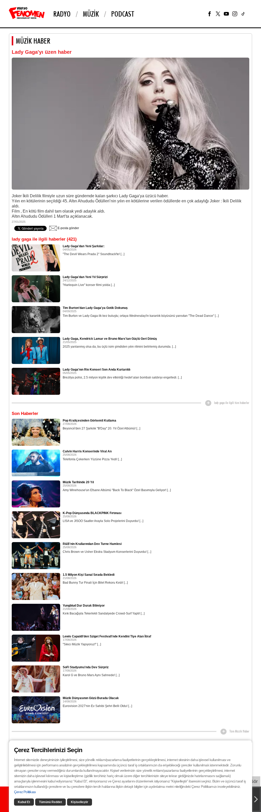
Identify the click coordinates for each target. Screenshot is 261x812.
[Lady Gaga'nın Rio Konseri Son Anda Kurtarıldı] (36, 381)
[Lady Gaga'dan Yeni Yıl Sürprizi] (36, 288)
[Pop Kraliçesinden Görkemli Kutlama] (36, 432)
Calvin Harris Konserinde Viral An (87, 451)
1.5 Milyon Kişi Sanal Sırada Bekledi (88, 575)
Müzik (91, 13)
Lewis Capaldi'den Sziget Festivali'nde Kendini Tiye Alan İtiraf (107, 636)
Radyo (62, 13)
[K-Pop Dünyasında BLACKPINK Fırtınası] (36, 524)
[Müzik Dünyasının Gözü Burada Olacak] (36, 709)
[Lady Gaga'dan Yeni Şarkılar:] (36, 257)
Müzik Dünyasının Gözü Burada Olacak (91, 698)
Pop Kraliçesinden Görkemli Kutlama (89, 420)
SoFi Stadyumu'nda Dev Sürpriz (86, 667)
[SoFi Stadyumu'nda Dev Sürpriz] (36, 678)
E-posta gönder (68, 228)
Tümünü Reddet (50, 802)
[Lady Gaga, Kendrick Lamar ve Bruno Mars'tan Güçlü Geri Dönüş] (36, 350)
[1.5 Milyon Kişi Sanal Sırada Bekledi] (36, 586)
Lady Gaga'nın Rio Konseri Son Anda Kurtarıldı (96, 369)
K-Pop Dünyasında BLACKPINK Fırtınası (92, 513)
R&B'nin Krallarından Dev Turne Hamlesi (92, 544)
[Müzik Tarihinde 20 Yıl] (36, 493)
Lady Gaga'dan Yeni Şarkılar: (84, 246)
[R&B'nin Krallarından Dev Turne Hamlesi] (36, 555)
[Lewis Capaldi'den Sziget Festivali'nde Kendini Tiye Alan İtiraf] (36, 648)
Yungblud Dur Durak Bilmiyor (84, 605)
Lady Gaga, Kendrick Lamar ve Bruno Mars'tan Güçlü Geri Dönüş (110, 338)
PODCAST (122, 13)
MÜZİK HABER (33, 40)
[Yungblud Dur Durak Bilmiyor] (36, 617)
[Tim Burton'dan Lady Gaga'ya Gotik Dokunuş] (36, 319)
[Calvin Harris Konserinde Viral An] (36, 463)
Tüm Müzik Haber (239, 731)
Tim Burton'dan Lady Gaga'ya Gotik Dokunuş (95, 308)
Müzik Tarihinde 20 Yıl (78, 482)
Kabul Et (24, 802)
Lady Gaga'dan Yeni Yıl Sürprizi (85, 277)
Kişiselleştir (79, 802)
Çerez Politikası (25, 792)
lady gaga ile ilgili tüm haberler (231, 403)
